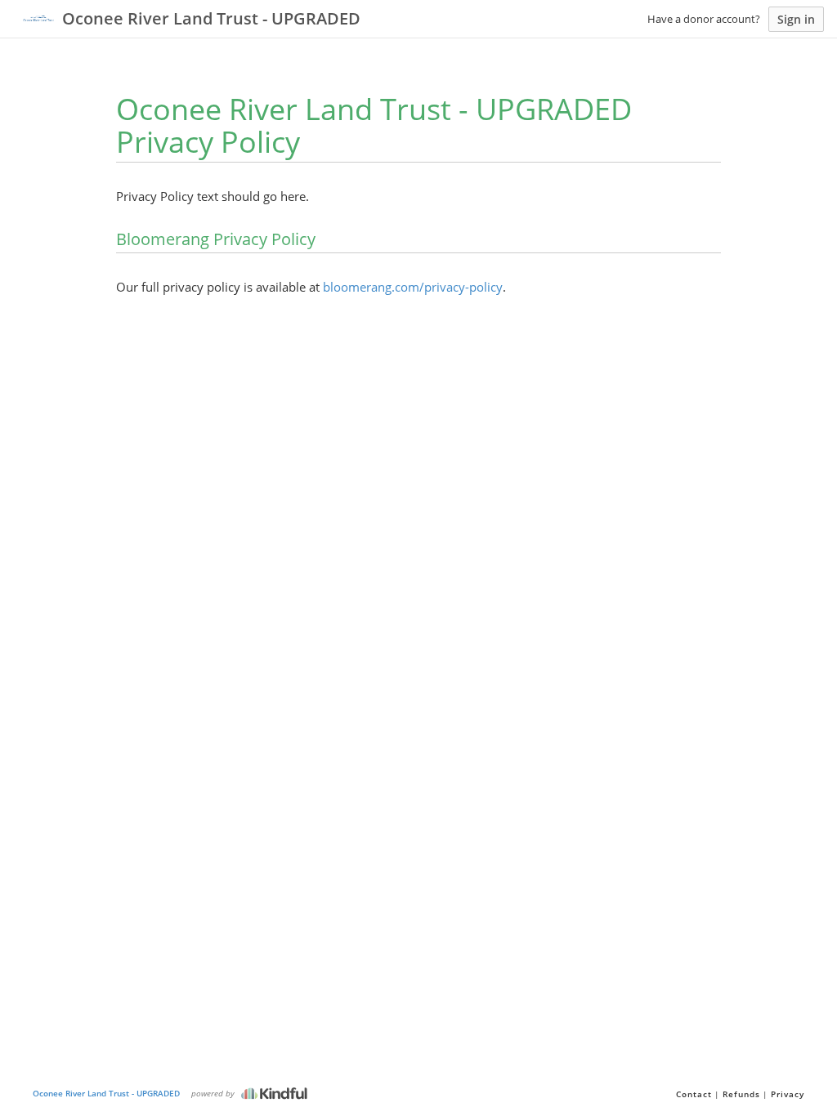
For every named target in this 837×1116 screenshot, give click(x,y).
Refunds (741, 1094)
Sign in (796, 19)
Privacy (787, 1094)
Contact (694, 1094)
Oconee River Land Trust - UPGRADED (106, 1093)
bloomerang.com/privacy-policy (413, 287)
